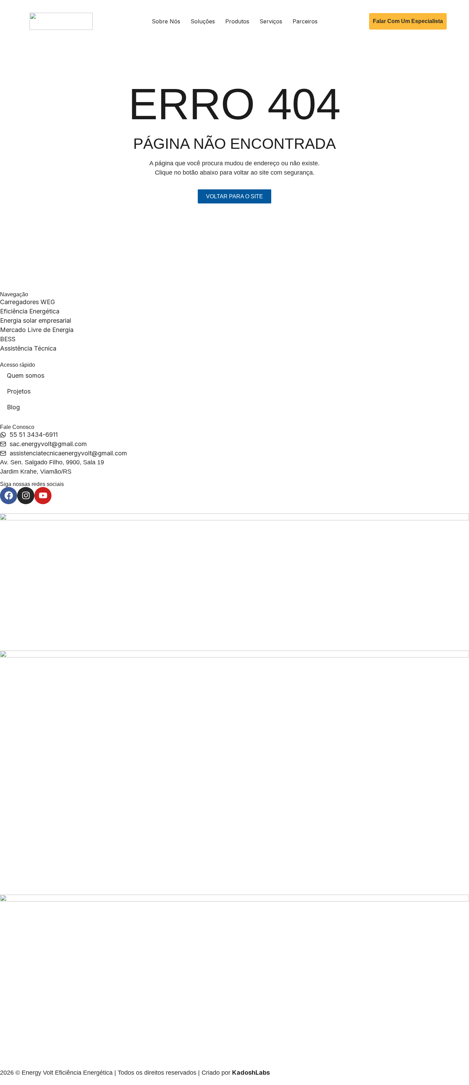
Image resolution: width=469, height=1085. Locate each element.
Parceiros (305, 21)
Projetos (19, 391)
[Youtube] (43, 495)
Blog (13, 407)
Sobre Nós (166, 21)
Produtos (237, 21)
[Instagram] (25, 495)
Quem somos (25, 375)
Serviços (271, 21)
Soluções (203, 21)
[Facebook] (8, 495)
